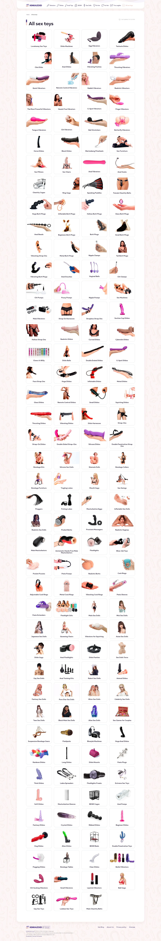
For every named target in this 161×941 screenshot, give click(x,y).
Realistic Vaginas (122, 530)
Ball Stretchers (94, 130)
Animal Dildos (122, 678)
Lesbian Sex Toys (66, 909)
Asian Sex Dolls (122, 636)
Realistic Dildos (66, 339)
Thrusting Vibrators (122, 67)
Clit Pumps (39, 298)
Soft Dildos (39, 804)
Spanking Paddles (94, 193)
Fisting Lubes (66, 509)
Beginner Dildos (122, 825)
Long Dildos (66, 762)
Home (27, 14)
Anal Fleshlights (66, 657)
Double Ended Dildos (94, 360)
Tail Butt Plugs (122, 256)
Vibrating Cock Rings (94, 595)
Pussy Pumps (66, 298)
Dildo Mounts (94, 762)
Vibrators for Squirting (94, 636)
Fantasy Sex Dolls (39, 699)
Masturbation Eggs (94, 509)
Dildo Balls (66, 360)
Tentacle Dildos (122, 46)
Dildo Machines (67, 46)
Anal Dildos (66, 67)
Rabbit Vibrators (94, 88)
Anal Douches (66, 277)
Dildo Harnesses (94, 423)
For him (106, 5)
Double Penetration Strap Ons (122, 445)
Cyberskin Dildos (122, 340)
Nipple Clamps (94, 255)
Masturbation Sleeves (66, 804)
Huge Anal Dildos (122, 741)
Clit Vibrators (66, 130)
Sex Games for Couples (122, 720)
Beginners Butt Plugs (66, 235)
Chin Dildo (39, 67)
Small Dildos (94, 402)
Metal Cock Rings (67, 595)
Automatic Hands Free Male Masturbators (66, 552)
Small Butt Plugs (122, 235)
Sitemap (132, 927)
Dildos (62, 5)
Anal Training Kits (67, 678)
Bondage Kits (38, 467)
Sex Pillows (38, 172)
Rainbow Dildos (39, 762)
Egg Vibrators (94, 46)
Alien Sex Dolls (94, 720)
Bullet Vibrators (122, 867)
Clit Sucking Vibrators (39, 888)
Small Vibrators (66, 888)
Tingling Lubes (67, 488)
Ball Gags (122, 888)
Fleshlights (94, 550)
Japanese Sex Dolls (39, 636)
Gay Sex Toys (39, 909)
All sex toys (129, 5)
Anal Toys (70, 5)
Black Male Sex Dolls (67, 720)
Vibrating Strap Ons (39, 256)
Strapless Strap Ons (94, 319)
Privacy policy (121, 927)
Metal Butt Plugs (67, 256)
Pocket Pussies (39, 574)
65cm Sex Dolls (94, 699)
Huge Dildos (67, 381)
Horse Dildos (39, 151)
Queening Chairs (66, 636)
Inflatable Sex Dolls (122, 509)
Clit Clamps (122, 277)
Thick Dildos (39, 783)
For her (98, 5)
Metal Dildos (122, 381)
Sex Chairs (67, 172)
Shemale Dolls (94, 467)
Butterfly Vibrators (122, 130)
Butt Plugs (94, 234)
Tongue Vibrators (39, 130)
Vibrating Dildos (66, 423)
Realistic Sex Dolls (39, 530)
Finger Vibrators (122, 109)
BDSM (80, 5)
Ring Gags (67, 193)
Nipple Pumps (94, 298)
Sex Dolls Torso (122, 657)
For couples (117, 5)
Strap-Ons (122, 423)
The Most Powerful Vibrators (39, 109)
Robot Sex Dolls (94, 678)
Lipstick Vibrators (94, 888)
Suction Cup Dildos (122, 318)
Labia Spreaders (66, 783)
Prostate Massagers (94, 529)
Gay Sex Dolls (39, 678)
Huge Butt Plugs (39, 214)
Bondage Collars (122, 467)
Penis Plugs (122, 762)
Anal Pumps (122, 804)
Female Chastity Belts (122, 193)
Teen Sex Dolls (39, 720)
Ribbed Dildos (94, 825)
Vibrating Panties (94, 67)
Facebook (29, 936)
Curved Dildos (94, 340)
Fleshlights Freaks (94, 783)
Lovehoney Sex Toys (39, 46)
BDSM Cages (94, 804)
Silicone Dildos (94, 444)
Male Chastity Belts (94, 909)
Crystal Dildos (66, 825)
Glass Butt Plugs (122, 214)
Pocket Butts (66, 530)
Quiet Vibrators (39, 88)
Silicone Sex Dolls (67, 467)
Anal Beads (38, 234)
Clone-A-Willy (39, 360)
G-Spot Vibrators (94, 109)
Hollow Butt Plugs (94, 214)
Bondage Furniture (38, 488)
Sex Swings (122, 488)
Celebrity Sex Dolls (122, 699)
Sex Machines (122, 298)
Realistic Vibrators (122, 88)
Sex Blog (101, 927)
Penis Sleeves (122, 595)
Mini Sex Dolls (122, 615)
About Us (110, 927)
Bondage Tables (66, 867)
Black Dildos (67, 151)
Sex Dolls (88, 5)
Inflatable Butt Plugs (66, 214)
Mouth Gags (94, 488)
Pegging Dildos (39, 867)
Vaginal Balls (94, 276)
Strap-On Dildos (39, 444)
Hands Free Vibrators (66, 109)
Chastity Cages (39, 192)
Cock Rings (122, 573)
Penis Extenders (39, 615)
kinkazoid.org (30, 931)
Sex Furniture (122, 151)
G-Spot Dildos (122, 360)
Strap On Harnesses (67, 319)
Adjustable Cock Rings (39, 595)
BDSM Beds (94, 846)
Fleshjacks (67, 741)
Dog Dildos (38, 846)
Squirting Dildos (122, 402)
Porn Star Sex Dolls (66, 699)
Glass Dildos (39, 402)
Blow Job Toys (122, 551)
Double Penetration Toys (122, 846)
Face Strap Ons (39, 381)
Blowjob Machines (94, 741)
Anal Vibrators (94, 172)
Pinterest (39, 936)
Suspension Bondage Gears (39, 741)
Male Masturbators (39, 550)
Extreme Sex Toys (122, 783)
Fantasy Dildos (39, 825)
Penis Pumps (67, 574)
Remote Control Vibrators (66, 88)
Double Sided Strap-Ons (66, 444)
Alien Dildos (66, 846)
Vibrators (52, 5)
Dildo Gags (38, 657)
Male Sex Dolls (94, 615)
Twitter (34, 936)
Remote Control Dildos (67, 402)
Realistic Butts (94, 574)
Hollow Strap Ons (39, 340)
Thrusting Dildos (39, 423)
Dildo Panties (94, 657)
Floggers (38, 509)
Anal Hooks (122, 172)
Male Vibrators (39, 319)
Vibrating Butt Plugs (38, 277)
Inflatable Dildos (94, 381)
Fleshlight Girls (67, 615)
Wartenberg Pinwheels (94, 151)
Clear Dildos (94, 867)
